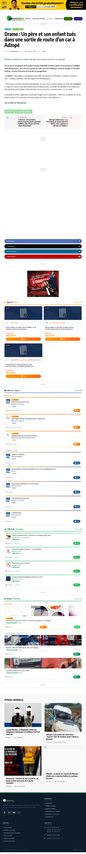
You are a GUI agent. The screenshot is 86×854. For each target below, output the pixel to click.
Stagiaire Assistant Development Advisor (24, 436)
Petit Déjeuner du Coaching (20, 563)
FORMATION (59, 19)
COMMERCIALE (16, 513)
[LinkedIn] (9, 812)
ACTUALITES (19, 19)
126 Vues (8, 786)
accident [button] (19, 112)
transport (29, 66)
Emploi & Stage (51, 806)
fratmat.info (14, 51)
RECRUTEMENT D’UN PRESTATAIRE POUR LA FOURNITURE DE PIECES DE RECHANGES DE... (59, 328)
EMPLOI (27, 19)
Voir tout (77, 302)
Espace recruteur (9, 841)
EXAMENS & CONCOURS (73, 19)
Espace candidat (9, 838)
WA (78, 627)
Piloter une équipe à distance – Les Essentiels (26, 549)
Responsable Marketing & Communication (25, 484)
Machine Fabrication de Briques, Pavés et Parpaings (22, 647)
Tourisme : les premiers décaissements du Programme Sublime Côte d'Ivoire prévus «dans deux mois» (29, 123)
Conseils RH (8, 835)
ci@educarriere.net (53, 835)
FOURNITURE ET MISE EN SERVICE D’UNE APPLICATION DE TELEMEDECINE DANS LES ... (20, 365)
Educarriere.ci (11, 850)
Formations (49, 817)
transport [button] (9, 112)
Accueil (7, 29)
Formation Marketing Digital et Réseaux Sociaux (27, 577)
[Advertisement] (43, 154)
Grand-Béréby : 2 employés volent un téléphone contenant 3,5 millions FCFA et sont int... (23, 731)
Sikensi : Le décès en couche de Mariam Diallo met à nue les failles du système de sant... (62, 775)
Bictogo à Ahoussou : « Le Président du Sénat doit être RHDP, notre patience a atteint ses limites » (57, 123)
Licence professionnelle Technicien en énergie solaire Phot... (31, 535)
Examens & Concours (52, 814)
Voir (24, 339)
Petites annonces (9, 830)
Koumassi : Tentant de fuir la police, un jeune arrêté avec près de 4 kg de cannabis (22, 780)
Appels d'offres (51, 808)
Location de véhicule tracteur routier (18, 670)
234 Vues (48, 742)
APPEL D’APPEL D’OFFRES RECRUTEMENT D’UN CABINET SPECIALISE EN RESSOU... (21, 328)
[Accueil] (11, 18)
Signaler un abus (78, 850)
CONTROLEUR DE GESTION (20, 402)
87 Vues (8, 737)
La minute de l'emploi (53, 811)
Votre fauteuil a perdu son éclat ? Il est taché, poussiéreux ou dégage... (28, 620)
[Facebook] (4, 812)
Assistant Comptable (18, 454)
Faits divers (17, 29)
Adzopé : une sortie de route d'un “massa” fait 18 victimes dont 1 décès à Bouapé (62, 736)
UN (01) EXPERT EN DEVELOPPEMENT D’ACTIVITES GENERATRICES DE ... (34, 469)
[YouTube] (14, 812)
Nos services (8, 827)
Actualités (49, 803)
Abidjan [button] (28, 112)
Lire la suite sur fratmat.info (15, 103)
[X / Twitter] (19, 812)
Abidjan (77, 66)
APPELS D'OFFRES (39, 19)
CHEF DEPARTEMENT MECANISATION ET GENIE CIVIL (28, 419)
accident (9, 76)
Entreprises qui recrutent (12, 833)
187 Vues (48, 781)
